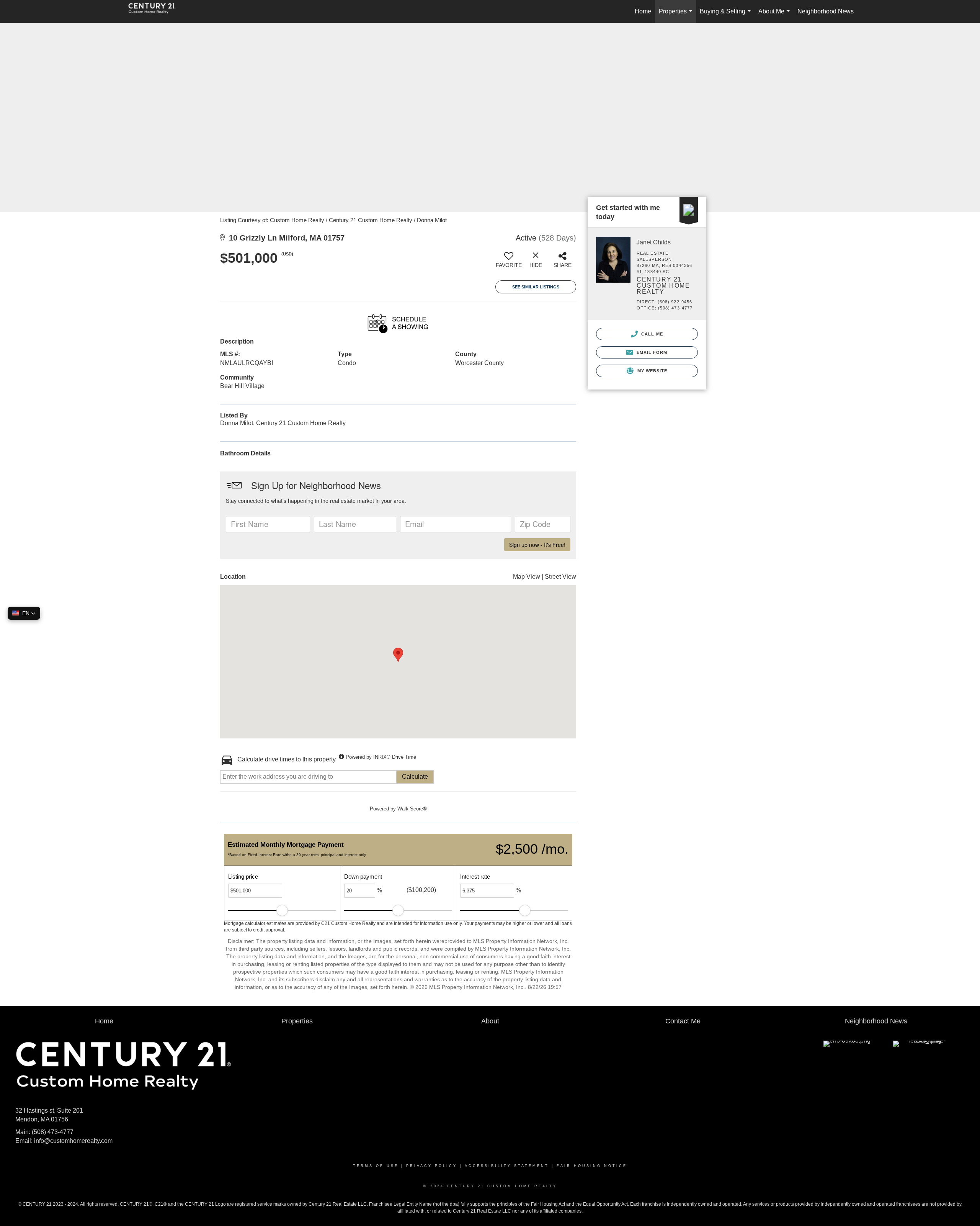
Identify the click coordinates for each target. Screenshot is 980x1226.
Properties (677, 15)
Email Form (651, 352)
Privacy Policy (431, 1166)
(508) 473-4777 (53, 1132)
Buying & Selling (727, 15)
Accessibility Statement (507, 1166)
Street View (560, 576)
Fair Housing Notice (592, 1166)
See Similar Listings (535, 287)
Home (643, 11)
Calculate (415, 776)
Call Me (651, 334)
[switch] (508, 262)
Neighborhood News (825, 11)
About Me (775, 15)
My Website (651, 370)
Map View (526, 576)
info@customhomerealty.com (73, 1141)
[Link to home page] (155, 11)
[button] (24, 613)
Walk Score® (412, 809)
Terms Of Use (376, 1166)
